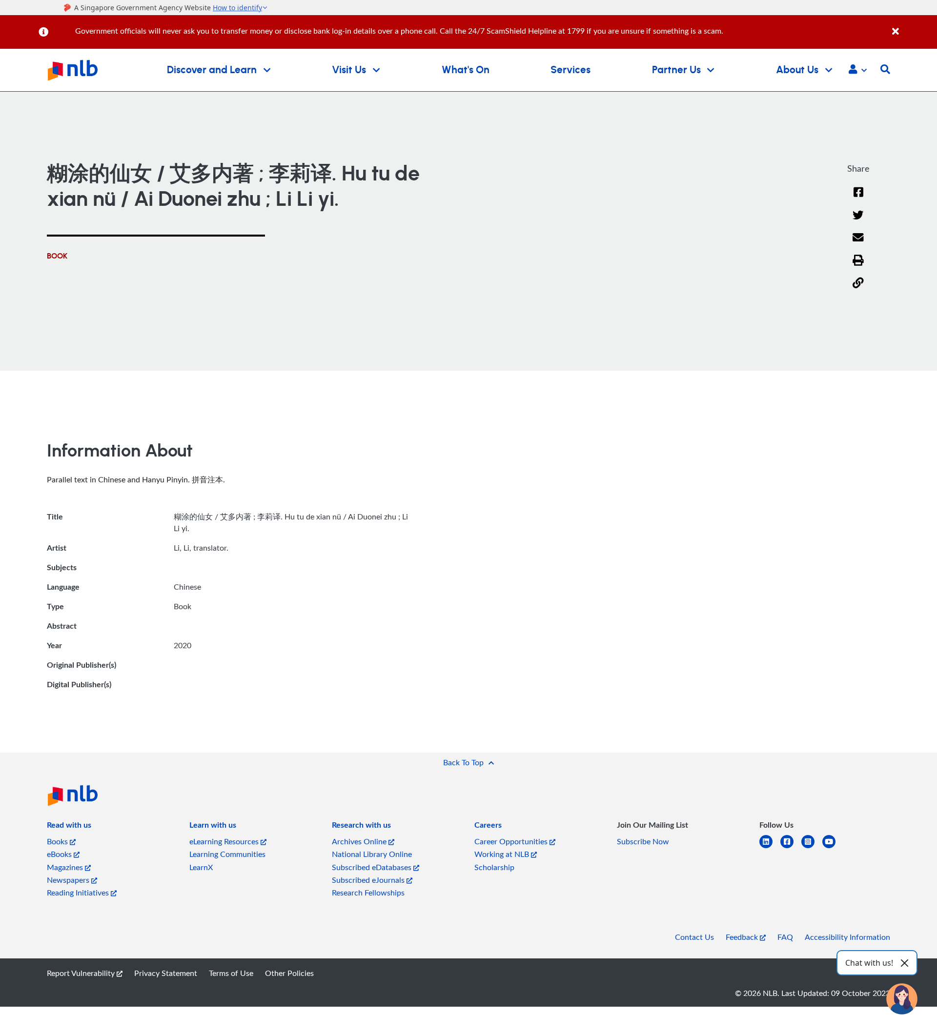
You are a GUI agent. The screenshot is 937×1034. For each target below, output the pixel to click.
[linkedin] (769, 847)
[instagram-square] (811, 847)
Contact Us (694, 937)
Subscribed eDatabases (372, 867)
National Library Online (372, 854)
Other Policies (289, 973)
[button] (858, 70)
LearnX (201, 867)
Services (570, 70)
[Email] (858, 243)
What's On (465, 70)
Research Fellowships (368, 892)
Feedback (743, 937)
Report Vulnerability (82, 973)
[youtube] (832, 847)
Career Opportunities (512, 841)
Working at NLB (502, 854)
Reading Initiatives (79, 892)
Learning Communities (227, 854)
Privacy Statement (165, 973)
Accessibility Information (847, 937)
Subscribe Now (643, 841)
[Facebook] (858, 198)
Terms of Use (231, 973)
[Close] (913, 26)
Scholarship (494, 867)
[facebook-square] (790, 847)
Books (58, 841)
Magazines (66, 867)
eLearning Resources (225, 841)
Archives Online (360, 841)
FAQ (785, 937)
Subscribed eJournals (369, 880)
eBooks (60, 854)
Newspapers (69, 880)
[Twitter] (858, 221)
